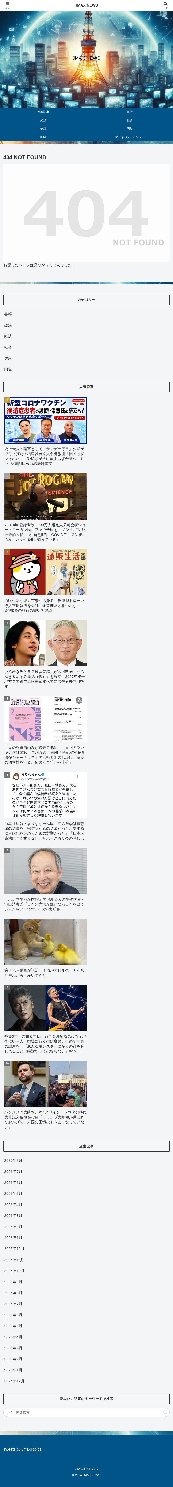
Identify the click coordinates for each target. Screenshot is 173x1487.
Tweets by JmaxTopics (22, 1449)
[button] (165, 1412)
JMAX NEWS (86, 5)
